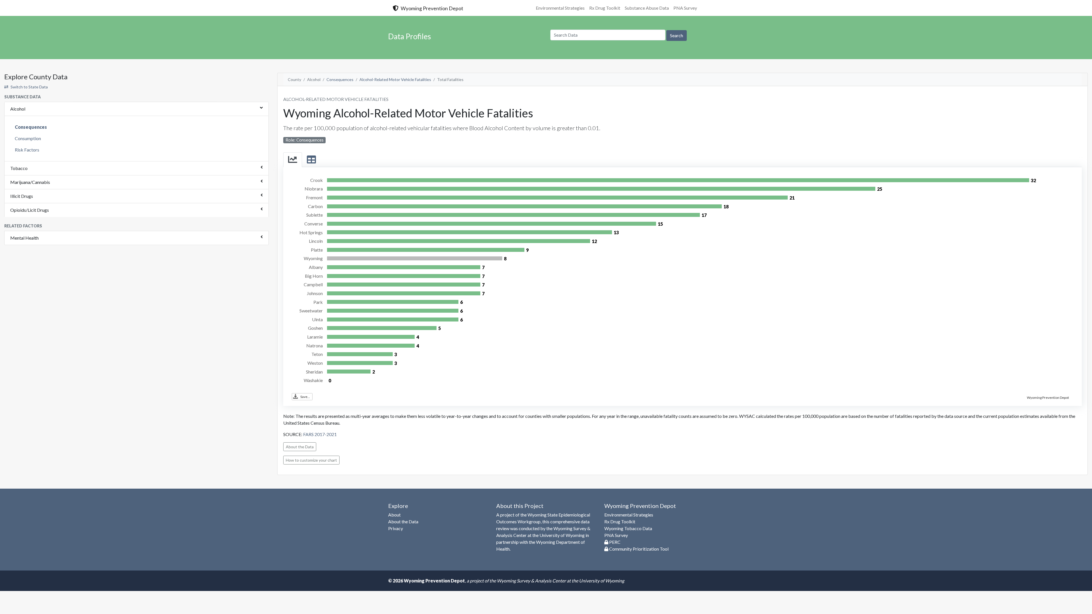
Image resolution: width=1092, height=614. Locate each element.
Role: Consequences (305, 139)
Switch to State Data (29, 86)
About (394, 514)
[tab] (292, 159)
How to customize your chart (311, 460)
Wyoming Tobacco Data (628, 528)
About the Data (300, 446)
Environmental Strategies (560, 8)
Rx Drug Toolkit (604, 8)
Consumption (28, 138)
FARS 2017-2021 (320, 434)
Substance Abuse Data (647, 8)
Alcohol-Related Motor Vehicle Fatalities (395, 79)
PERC (614, 542)
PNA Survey (685, 8)
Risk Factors (27, 149)
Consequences (31, 127)
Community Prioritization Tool (638, 548)
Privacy (395, 528)
